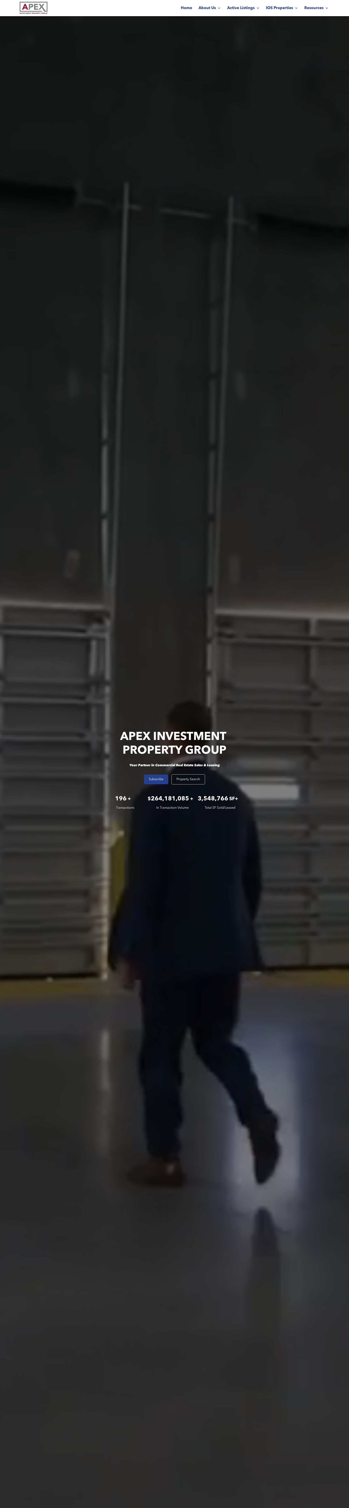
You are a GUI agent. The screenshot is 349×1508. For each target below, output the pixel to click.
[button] (209, 8)
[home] (33, 8)
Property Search (188, 779)
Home (186, 8)
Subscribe (156, 779)
